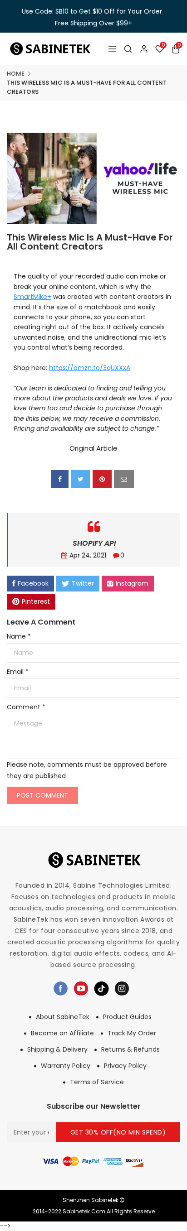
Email (18, 671)
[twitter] (80, 479)
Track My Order (132, 1033)
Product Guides (127, 1016)
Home (16, 73)
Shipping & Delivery (57, 1049)
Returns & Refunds (130, 1049)
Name (19, 636)
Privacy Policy (125, 1065)
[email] (124, 479)
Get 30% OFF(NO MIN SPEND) (118, 1132)
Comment (26, 707)
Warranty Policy (65, 1065)
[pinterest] (102, 479)
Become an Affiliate (62, 1033)
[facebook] (60, 479)
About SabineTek (62, 1016)
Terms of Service (97, 1082)
